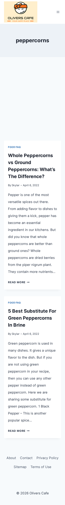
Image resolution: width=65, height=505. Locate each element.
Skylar (16, 185)
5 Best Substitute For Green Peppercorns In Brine (32, 318)
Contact (26, 458)
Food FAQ (14, 147)
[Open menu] (58, 11)
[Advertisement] (32, 102)
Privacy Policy (47, 458)
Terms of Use (40, 467)
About (11, 458)
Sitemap (20, 467)
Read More (19, 282)
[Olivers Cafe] (20, 11)
